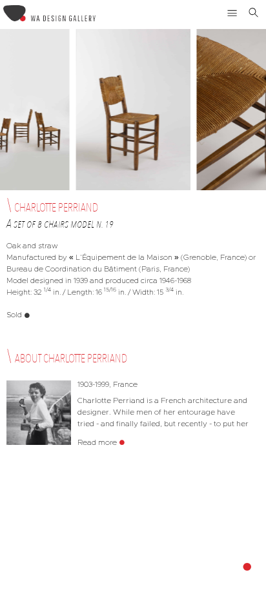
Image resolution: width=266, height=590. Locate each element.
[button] (232, 12)
